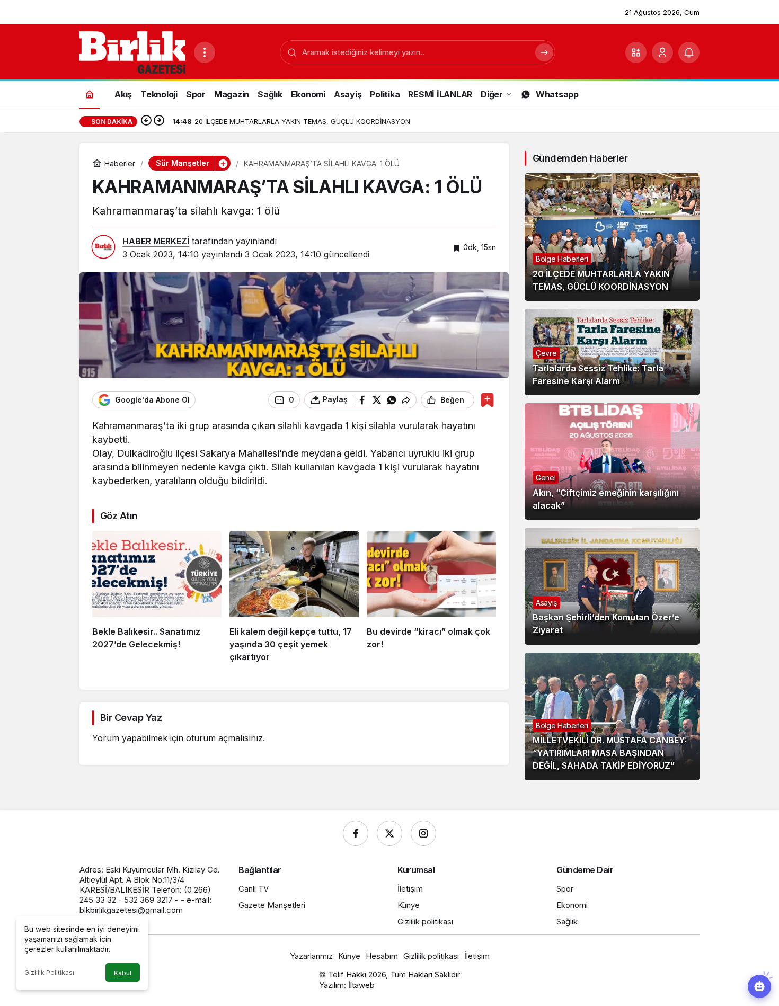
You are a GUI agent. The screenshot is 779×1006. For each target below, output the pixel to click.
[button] (636, 52)
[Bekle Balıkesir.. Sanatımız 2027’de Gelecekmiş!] (157, 597)
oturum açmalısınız (224, 738)
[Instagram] (423, 833)
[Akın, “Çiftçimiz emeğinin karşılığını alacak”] (612, 461)
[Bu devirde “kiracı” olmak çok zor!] (431, 597)
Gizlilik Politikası (49, 972)
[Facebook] (355, 833)
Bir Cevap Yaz (131, 717)
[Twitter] (389, 833)
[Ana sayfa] (89, 94)
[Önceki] (146, 121)
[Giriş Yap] (662, 52)
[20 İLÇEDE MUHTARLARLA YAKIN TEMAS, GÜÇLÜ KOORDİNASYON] (612, 237)
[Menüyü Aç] (204, 52)
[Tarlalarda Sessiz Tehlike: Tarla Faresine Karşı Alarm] (612, 352)
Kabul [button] (122, 973)
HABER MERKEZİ (155, 241)
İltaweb (361, 985)
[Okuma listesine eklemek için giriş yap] (487, 399)
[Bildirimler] (689, 52)
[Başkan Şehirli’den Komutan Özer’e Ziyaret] (612, 586)
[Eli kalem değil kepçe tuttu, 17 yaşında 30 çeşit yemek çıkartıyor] (294, 597)
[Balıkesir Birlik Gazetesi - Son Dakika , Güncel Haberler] (132, 51)
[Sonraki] (159, 121)
